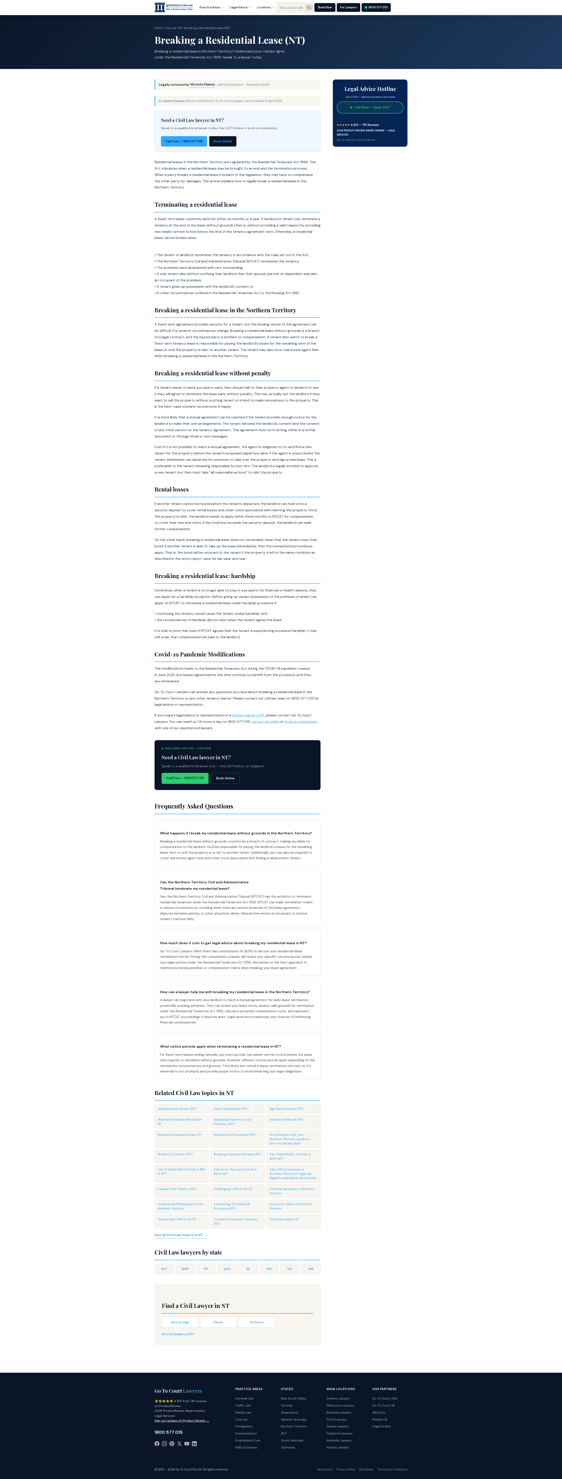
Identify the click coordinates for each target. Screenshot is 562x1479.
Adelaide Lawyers (339, 1440)
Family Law (243, 1412)
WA (310, 1269)
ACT (164, 1269)
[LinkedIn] (194, 1444)
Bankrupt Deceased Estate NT (179, 1135)
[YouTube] (186, 1444)
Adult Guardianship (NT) (231, 1109)
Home (158, 28)
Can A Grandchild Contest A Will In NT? (181, 1171)
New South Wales (293, 1398)
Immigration (244, 1426)
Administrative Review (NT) (177, 1109)
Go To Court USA (384, 1398)
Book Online (223, 141)
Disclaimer (366, 1469)
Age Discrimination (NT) (287, 1109)
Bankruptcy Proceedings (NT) (235, 1135)
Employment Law (247, 1440)
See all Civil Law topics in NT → (181, 1235)
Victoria (286, 1405)
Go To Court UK (383, 1405)
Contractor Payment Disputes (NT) (236, 1221)
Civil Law (171, 28)
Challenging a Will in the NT (233, 1189)
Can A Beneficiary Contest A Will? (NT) (290, 1156)
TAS (269, 1269)
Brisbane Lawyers (339, 1412)
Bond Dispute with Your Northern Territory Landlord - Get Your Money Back (291, 1139)
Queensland (289, 1412)
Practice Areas (210, 7)
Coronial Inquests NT (284, 1219)
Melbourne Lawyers (341, 1405)
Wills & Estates (246, 1447)
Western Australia (293, 1419)
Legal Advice (238, 7)
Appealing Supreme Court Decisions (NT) (232, 1121)
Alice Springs (180, 1322)
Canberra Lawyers (340, 1433)
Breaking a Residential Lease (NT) (237, 1154)
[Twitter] (179, 1444)
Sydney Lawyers (338, 1398)
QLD (227, 1269)
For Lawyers (348, 7)
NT (180, 28)
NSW (185, 1269)
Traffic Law (243, 1405)
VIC (290, 1269)
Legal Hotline (381, 1426)
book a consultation (301, 721)
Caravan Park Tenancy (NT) (177, 1189)
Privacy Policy (346, 1469)
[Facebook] (157, 1444)
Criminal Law (244, 1398)
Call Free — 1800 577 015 (184, 141)
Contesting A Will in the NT (177, 1219)
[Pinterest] (171, 1444)
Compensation (246, 1433)
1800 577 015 (377, 7)
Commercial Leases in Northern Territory (292, 1191)
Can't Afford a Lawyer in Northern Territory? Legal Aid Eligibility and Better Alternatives (293, 1173)
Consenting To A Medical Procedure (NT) (232, 1206)
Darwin (218, 1322)
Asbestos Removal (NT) (286, 1119)
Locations (264, 7)
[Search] (309, 7)
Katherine (257, 1322)
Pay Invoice (325, 1469)
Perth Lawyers (337, 1419)
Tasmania (288, 1447)
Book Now (325, 7)
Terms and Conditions (392, 1469)
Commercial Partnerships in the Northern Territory (180, 1206)
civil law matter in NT (248, 715)
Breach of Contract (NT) (175, 1154)
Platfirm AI (379, 1419)
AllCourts (378, 1412)
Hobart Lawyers (338, 1447)
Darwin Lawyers (338, 1426)
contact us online (265, 721)
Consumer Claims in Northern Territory (291, 1206)
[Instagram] (164, 1444)
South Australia (292, 1440)
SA (248, 1269)
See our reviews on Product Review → (182, 1421)
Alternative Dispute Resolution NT (180, 1121)
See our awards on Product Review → (357, 139)
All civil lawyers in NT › (178, 1334)
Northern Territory (294, 1426)
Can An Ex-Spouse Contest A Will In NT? (235, 1171)
